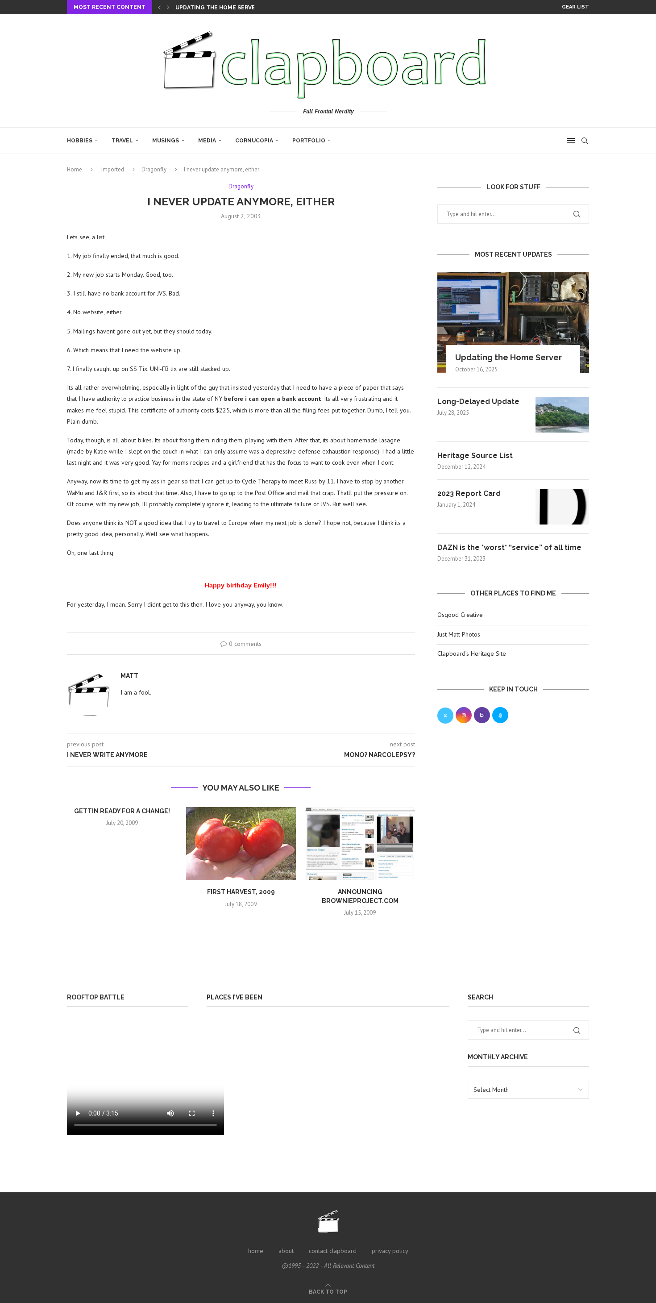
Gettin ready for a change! (122, 811)
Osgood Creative (460, 615)
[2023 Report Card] (562, 507)
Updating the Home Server (217, 7)
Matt (129, 675)
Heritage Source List (475, 455)
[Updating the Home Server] (513, 322)
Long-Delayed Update (478, 401)
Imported (112, 169)
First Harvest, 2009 (241, 891)
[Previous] (159, 7)
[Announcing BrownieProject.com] (360, 843)
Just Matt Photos (458, 634)
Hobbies (79, 140)
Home (74, 169)
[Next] (168, 7)
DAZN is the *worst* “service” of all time (509, 547)
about (286, 1251)
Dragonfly (153, 169)
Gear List (575, 7)
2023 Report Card (469, 493)
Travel (122, 140)
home (255, 1251)
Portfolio (308, 140)
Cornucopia (254, 140)
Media (207, 140)
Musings (165, 140)
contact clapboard (333, 1251)
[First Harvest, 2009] (241, 843)
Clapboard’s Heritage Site (471, 653)
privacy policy (390, 1251)
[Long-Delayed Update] (562, 415)
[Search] (584, 141)
